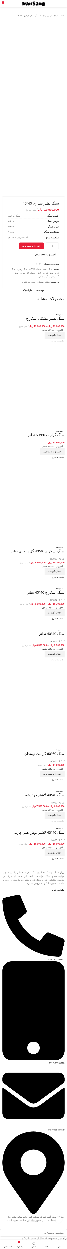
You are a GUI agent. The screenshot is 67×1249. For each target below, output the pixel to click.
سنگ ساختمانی (28, 282)
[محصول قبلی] (10, 15)
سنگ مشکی (44, 276)
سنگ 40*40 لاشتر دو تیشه (45, 795)
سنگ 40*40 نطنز (52, 634)
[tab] (40, 290)
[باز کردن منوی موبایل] (63, 3)
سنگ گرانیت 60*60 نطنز (46, 435)
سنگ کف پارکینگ (50, 15)
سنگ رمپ (22, 269)
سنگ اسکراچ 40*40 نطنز (46, 592)
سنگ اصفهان (43, 282)
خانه (62, 15)
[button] (52, 451)
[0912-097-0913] (33, 1059)
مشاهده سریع (58, 340)
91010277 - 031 (56, 959)
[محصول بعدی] (4, 15)
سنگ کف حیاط (27, 273)
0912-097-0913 (57, 1063)
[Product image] (50, 310)
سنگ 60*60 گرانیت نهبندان (44, 754)
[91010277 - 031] (33, 956)
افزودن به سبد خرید (31, 246)
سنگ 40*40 (35, 269)
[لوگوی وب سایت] (33, 3)
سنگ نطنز (48, 269)
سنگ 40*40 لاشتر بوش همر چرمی (39, 833)
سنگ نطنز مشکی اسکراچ (45, 318)
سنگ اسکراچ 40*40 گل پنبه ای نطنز (38, 551)
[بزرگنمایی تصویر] (59, 1219)
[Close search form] (66, 1227)
